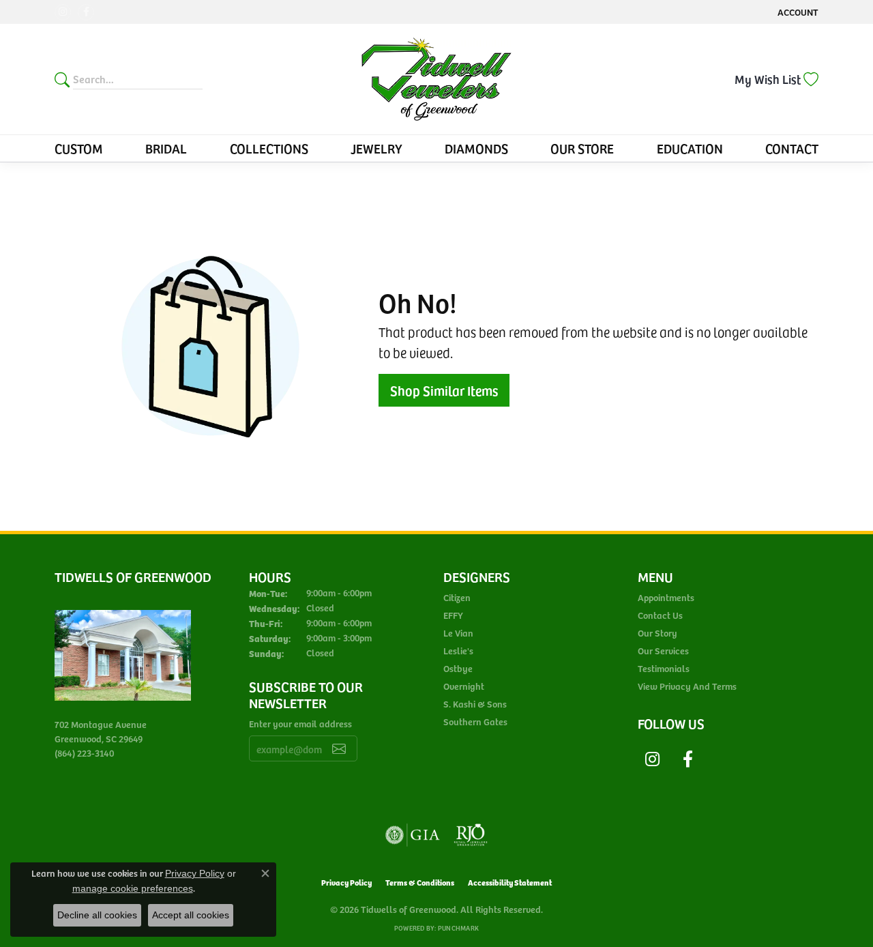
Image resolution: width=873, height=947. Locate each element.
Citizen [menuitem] (457, 597)
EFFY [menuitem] (453, 615)
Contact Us (660, 615)
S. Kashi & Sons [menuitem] (475, 703)
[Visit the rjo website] (471, 835)
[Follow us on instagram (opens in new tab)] (63, 12)
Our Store (582, 148)
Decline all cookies (97, 914)
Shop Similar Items (444, 390)
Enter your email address (300, 723)
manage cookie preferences (132, 888)
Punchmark (458, 928)
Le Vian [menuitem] (458, 632)
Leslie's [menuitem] (458, 650)
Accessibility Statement (510, 882)
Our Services (663, 650)
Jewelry (376, 148)
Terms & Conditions (419, 882)
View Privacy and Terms (687, 686)
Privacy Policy (346, 882)
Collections (269, 148)
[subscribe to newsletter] (339, 748)
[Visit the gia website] (412, 835)
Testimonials (664, 668)
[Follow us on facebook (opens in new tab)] (86, 12)
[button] (796, 12)
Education (690, 148)
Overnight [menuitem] (463, 686)
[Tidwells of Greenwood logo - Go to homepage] (436, 79)
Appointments (666, 597)
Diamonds (476, 148)
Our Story (657, 632)
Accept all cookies (190, 914)
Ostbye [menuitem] (458, 668)
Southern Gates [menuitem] (475, 721)
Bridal (166, 148)
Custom (79, 148)
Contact (791, 148)
